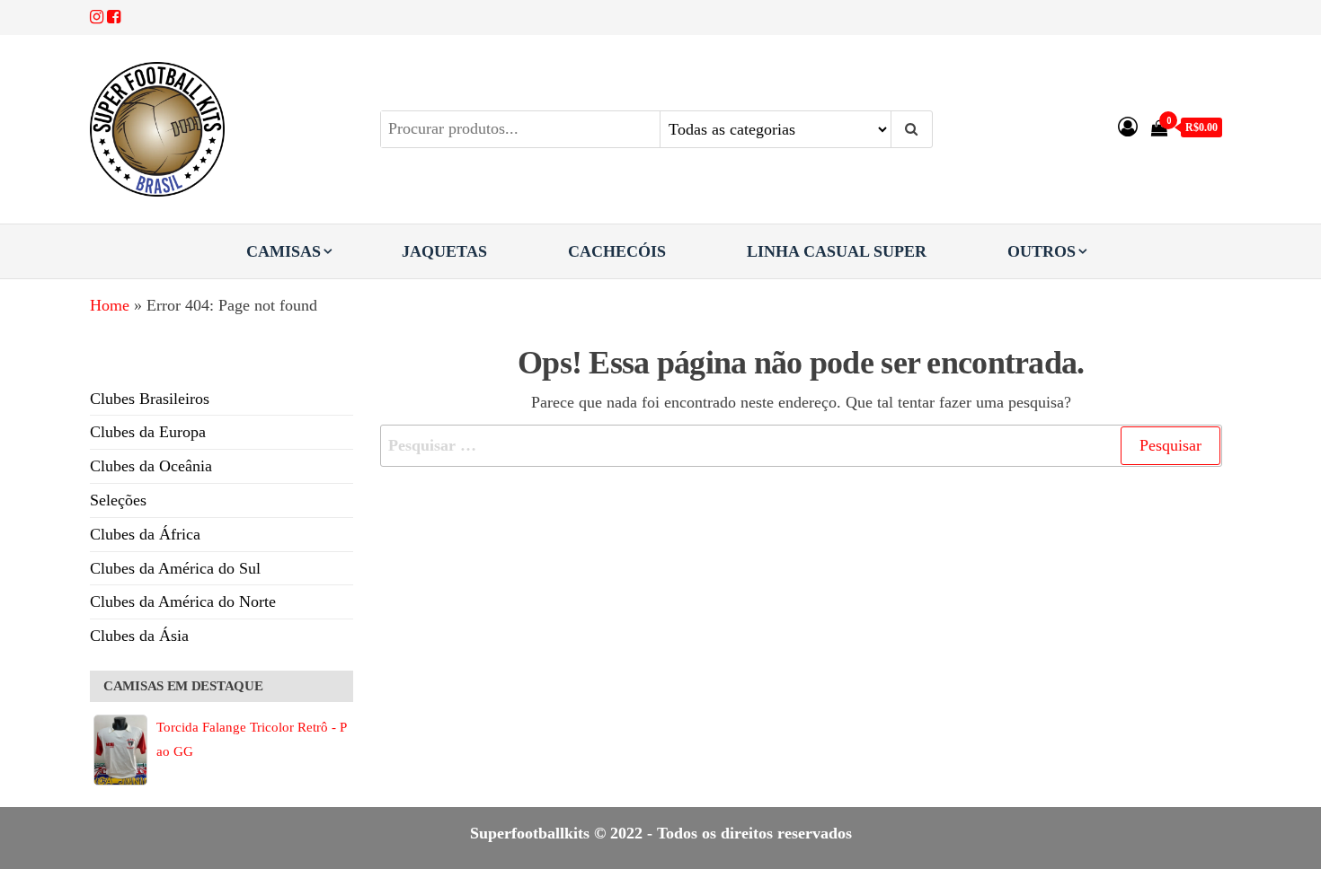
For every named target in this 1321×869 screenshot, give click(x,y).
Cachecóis (617, 251)
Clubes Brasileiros (149, 399)
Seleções (118, 500)
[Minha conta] (1128, 127)
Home (109, 305)
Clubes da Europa (148, 432)
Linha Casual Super (836, 251)
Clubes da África (145, 534)
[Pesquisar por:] (801, 446)
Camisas (283, 251)
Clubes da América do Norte (183, 601)
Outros (1041, 251)
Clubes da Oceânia (151, 466)
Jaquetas (444, 251)
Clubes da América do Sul (175, 568)
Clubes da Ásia (139, 636)
